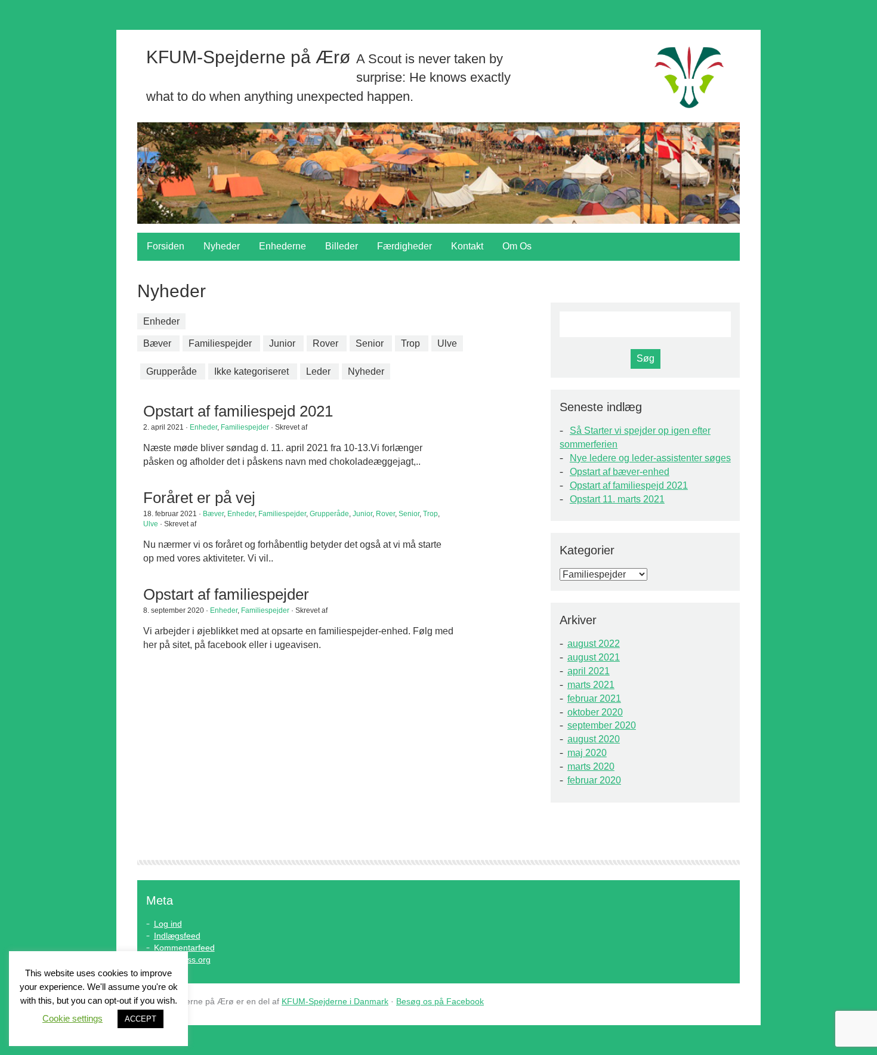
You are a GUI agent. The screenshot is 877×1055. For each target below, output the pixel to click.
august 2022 (593, 643)
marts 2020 (590, 766)
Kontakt (467, 246)
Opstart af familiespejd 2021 (629, 485)
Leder (318, 371)
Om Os (517, 246)
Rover (325, 343)
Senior (370, 343)
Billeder (341, 246)
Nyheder (221, 246)
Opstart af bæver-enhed (619, 472)
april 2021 (588, 671)
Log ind (168, 923)
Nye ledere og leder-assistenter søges (650, 458)
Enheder (161, 321)
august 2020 (593, 739)
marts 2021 (590, 685)
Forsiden (165, 246)
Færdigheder (404, 246)
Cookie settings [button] (72, 1018)
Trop (410, 343)
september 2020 (601, 725)
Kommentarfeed (184, 947)
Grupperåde (171, 371)
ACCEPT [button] (140, 1018)
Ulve (447, 343)
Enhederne (282, 246)
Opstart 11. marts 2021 (617, 499)
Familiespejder (220, 343)
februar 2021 (594, 698)
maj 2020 (587, 753)
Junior (282, 343)
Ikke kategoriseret (251, 371)
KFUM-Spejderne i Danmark (335, 1001)
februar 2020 (594, 780)
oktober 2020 (595, 712)
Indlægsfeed (177, 935)
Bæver (157, 343)
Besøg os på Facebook (440, 1001)
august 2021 (593, 657)
